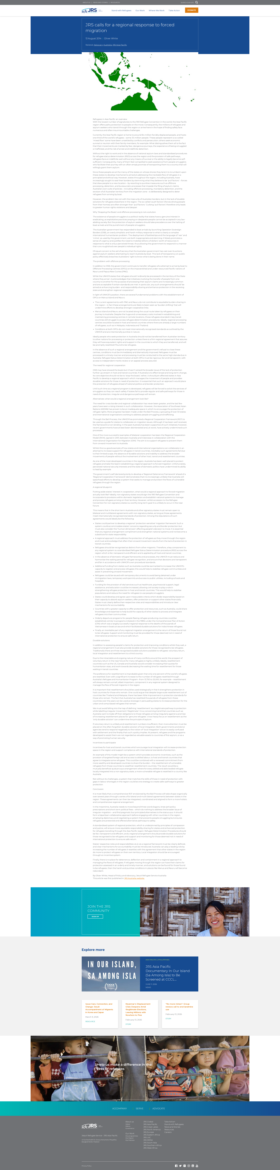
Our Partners (129, 1140)
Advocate (158, 1108)
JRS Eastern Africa (151, 1135)
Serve (139, 1108)
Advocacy (98, 45)
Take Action (174, 10)
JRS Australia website (134, 878)
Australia (107, 45)
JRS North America (152, 1130)
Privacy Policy (86, 1166)
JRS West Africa (150, 1148)
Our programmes (131, 1136)
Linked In (192, 1165)
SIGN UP (95, 916)
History (127, 1126)
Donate (191, 10)
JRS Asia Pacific (120, 45)
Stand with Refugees (121, 10)
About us (86, 2)
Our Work (140, 10)
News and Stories (100, 2)
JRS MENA (148, 1140)
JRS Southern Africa (152, 1145)
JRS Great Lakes (150, 1127)
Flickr (184, 1165)
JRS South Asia (150, 1143)
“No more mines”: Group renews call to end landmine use (179, 1007)
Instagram (188, 1165)
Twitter (180, 1165)
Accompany (119, 1108)
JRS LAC (147, 1137)
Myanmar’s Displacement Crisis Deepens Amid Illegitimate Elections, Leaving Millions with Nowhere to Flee (138, 1009)
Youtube (197, 1165)
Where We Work (156, 10)
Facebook (176, 1165)
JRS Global (148, 1122)
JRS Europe (148, 1132)
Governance (129, 1128)
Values (127, 1124)
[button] (196, 2)
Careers (167, 1132)
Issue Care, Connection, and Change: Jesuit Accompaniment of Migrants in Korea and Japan (99, 1008)
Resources (115, 2)
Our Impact (129, 1138)
